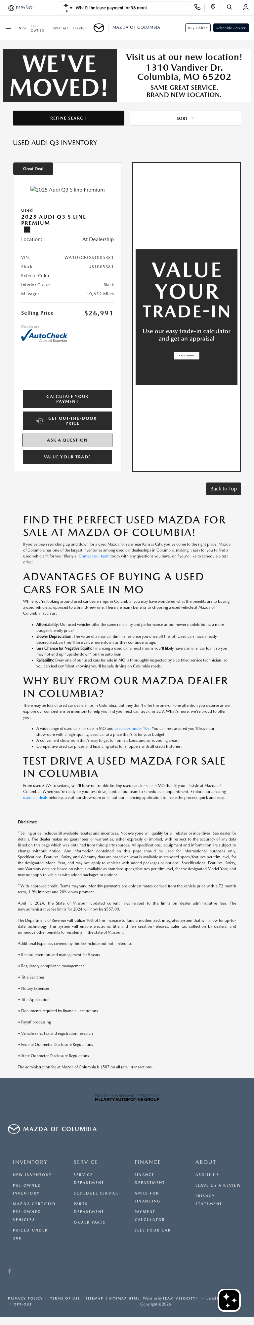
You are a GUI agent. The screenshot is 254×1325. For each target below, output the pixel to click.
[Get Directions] (215, 8)
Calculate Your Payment (67, 399)
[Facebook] (10, 1272)
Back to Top (223, 488)
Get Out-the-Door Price (72, 421)
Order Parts (90, 1222)
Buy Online (198, 28)
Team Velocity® (180, 1298)
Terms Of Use (64, 1298)
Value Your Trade (67, 456)
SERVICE (86, 1162)
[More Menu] (8, 27)
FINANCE (148, 1162)
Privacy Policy (25, 1298)
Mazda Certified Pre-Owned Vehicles (34, 1212)
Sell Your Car (153, 1230)
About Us (207, 1175)
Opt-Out (23, 1304)
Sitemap (95, 1298)
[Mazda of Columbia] (101, 27)
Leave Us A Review (218, 1185)
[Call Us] (199, 8)
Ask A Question (67, 440)
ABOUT (205, 1162)
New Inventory (32, 1175)
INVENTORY (30, 1162)
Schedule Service (231, 28)
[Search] (231, 8)
